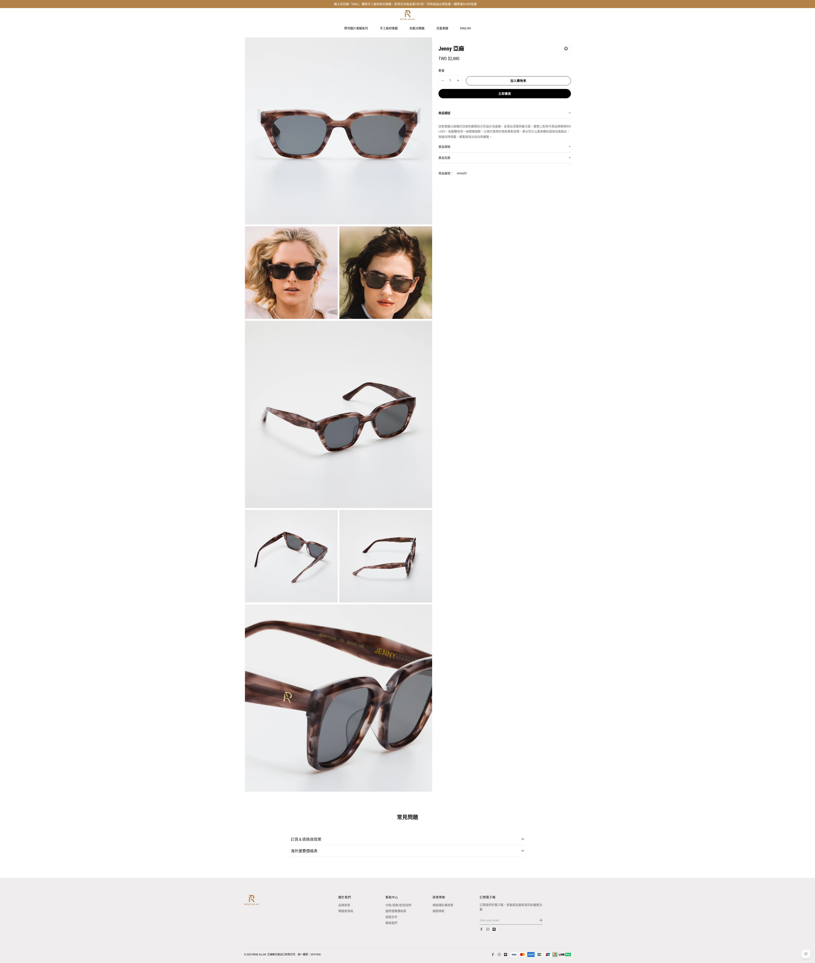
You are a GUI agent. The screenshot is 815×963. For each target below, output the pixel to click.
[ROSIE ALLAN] (407, 15)
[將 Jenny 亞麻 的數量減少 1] (443, 80)
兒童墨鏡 (442, 28)
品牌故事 (344, 905)
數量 (441, 70)
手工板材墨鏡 (389, 28)
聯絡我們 (391, 923)
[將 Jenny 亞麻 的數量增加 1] (458, 80)
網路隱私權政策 (443, 905)
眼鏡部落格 (345, 911)
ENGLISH (465, 28)
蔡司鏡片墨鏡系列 (356, 28)
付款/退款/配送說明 (398, 905)
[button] (504, 113)
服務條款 (438, 911)
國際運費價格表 (395, 911)
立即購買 (504, 93)
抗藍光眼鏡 (417, 28)
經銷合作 (391, 917)
